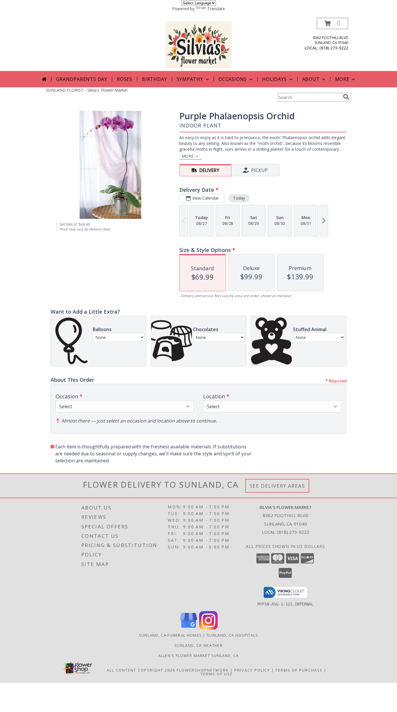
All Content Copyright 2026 (141, 670)
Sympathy (190, 79)
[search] (346, 97)
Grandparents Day (81, 79)
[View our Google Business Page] (188, 628)
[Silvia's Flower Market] (198, 44)
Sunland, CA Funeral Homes (170, 635)
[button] (332, 23)
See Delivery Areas (277, 485)
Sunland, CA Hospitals (232, 635)
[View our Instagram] (208, 628)
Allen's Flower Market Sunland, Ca (198, 655)
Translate (216, 8)
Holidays (274, 79)
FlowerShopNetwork (203, 670)
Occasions (233, 79)
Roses (124, 79)
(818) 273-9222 (333, 48)
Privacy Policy (252, 670)
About (311, 79)
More (342, 79)
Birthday (154, 79)
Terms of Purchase (299, 670)
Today (239, 198)
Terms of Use (217, 674)
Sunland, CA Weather (198, 645)
